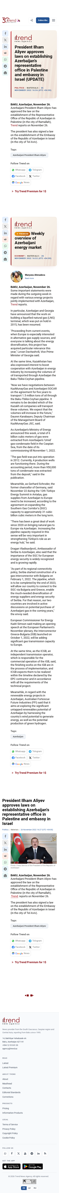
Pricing (5, 1108)
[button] (5, 33)
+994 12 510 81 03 (10, 1045)
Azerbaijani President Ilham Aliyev (29, 155)
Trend (14, 125)
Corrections (7, 1097)
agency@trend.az (9, 1048)
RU (35, 1188)
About (5, 1079)
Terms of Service (10, 1124)
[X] (18, 1153)
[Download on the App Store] (11, 1166)
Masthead (7, 1083)
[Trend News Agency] (10, 1021)
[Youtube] (25, 1153)
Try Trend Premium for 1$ (30, 191)
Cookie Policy (8, 1138)
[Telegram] (31, 1153)
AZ (29, 1188)
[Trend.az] (11, 20)
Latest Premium (9, 1067)
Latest (5, 1063)
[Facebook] (12, 1153)
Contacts (6, 1088)
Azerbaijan (18, 736)
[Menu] (53, 20)
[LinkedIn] (38, 1153)
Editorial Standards (11, 1092)
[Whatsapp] (5, 1153)
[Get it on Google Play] (32, 1166)
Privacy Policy (8, 1129)
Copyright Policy (10, 1133)
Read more (29, 278)
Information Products (12, 1113)
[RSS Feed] (45, 1153)
